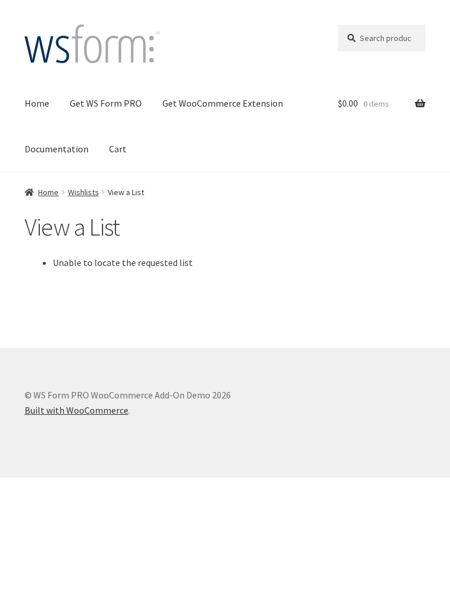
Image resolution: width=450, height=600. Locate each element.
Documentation (56, 149)
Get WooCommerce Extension (222, 103)
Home (37, 103)
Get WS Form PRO (106, 103)
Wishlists (83, 192)
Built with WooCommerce (76, 410)
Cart (118, 149)
